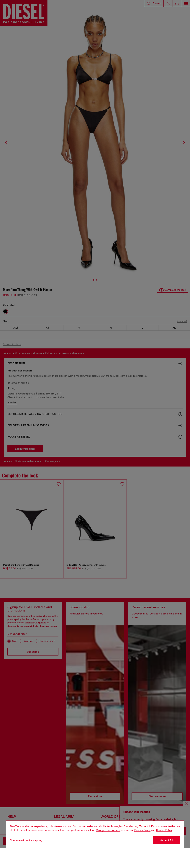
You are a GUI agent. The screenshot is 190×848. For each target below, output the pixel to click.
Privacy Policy (142, 830)
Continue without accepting (26, 840)
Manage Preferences (108, 830)
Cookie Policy (164, 830)
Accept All (166, 840)
